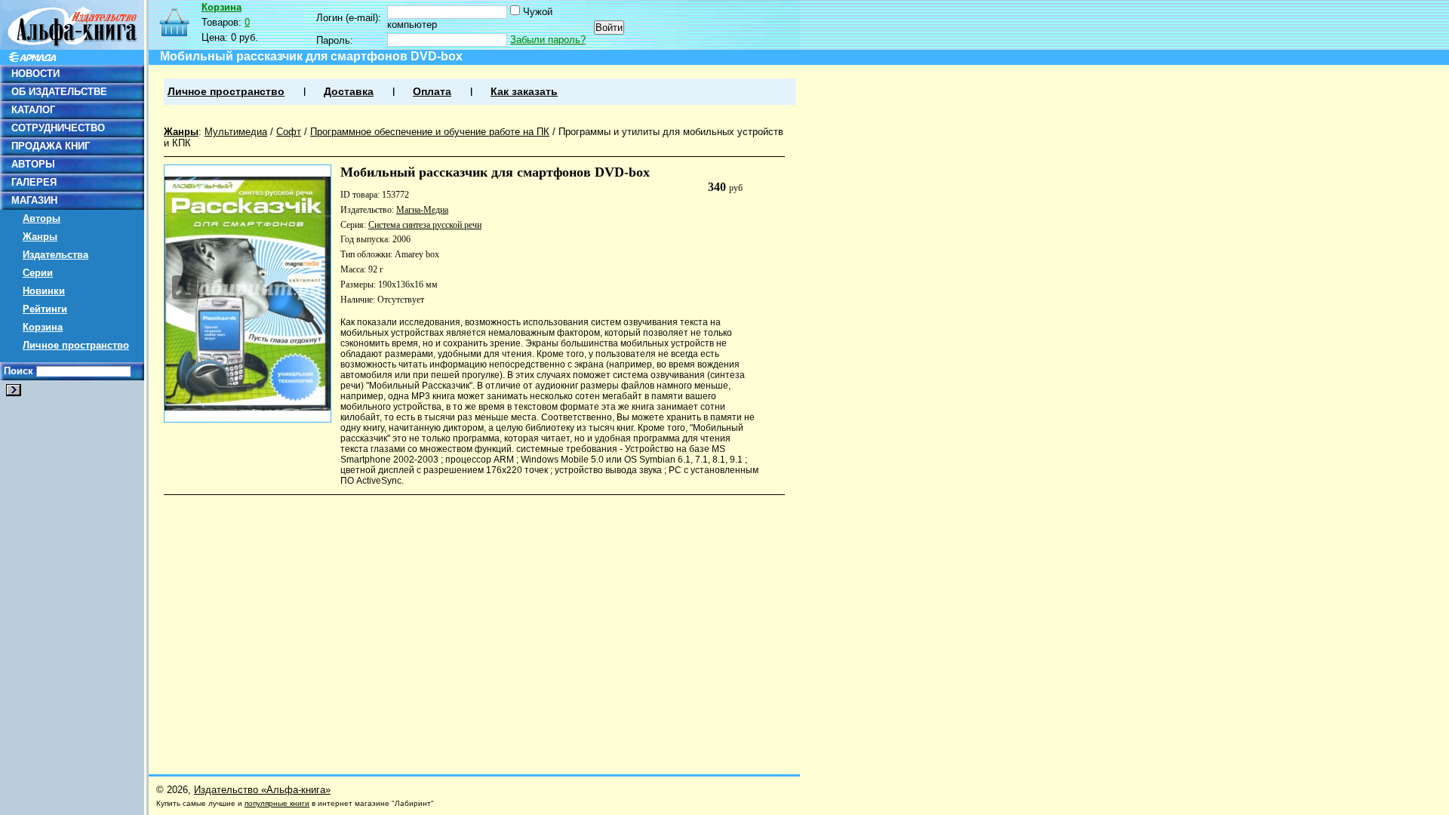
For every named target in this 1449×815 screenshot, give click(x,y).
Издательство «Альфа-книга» (262, 789)
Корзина (43, 327)
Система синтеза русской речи (424, 225)
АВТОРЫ (33, 164)
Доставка (349, 91)
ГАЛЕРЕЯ (34, 182)
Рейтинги (45, 309)
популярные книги (277, 803)
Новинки (44, 291)
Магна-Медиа (422, 210)
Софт (288, 131)
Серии (38, 272)
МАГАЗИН (34, 200)
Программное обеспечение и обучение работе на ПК (429, 131)
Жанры (40, 236)
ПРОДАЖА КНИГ (50, 146)
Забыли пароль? (548, 39)
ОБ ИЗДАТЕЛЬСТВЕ (59, 91)
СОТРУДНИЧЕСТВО (58, 128)
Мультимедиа (236, 131)
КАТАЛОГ (33, 109)
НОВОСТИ (35, 73)
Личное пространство (76, 345)
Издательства (55, 254)
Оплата (432, 91)
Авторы (41, 218)
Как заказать (524, 91)
